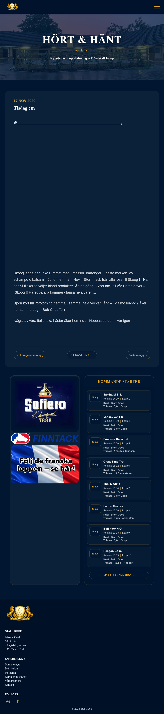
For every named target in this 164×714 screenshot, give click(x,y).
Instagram (11, 672)
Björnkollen (11, 668)
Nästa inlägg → (138, 355)
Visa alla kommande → (119, 575)
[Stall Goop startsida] (12, 6)
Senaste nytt (82, 355)
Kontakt (9, 684)
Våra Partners (13, 680)
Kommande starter (15, 676)
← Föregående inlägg (30, 355)
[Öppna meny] (156, 6)
